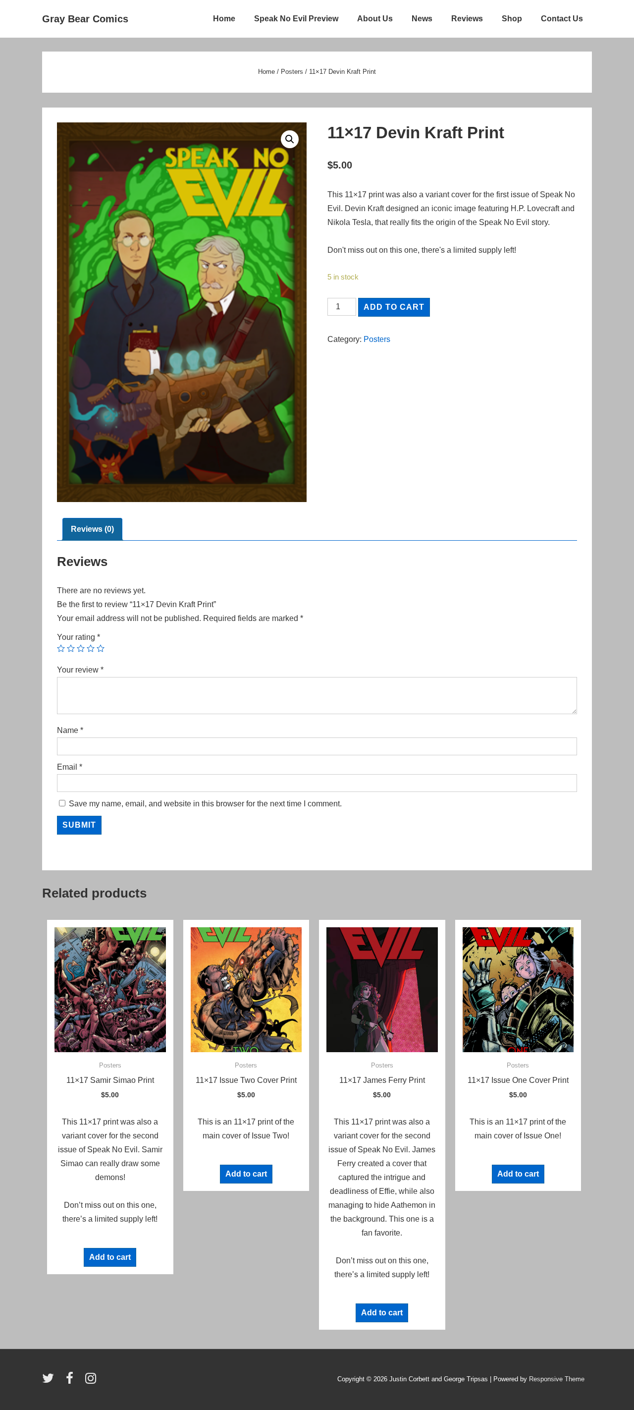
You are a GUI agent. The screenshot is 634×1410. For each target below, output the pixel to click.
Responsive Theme (556, 1379)
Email (69, 767)
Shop (512, 18)
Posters (292, 71)
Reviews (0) (92, 529)
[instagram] (92, 1381)
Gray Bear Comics (85, 18)
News (422, 18)
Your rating (78, 637)
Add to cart (394, 307)
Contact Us (562, 18)
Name (70, 730)
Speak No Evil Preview (296, 18)
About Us (375, 18)
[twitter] (50, 1381)
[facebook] (72, 1381)
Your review (80, 670)
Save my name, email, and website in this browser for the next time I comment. (205, 803)
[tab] (92, 529)
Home (224, 18)
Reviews (467, 18)
